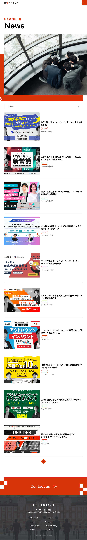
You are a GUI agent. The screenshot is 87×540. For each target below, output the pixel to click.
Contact (48, 522)
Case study (35, 526)
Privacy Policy (51, 526)
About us (34, 518)
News (32, 530)
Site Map (49, 530)
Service (33, 522)
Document (49, 518)
